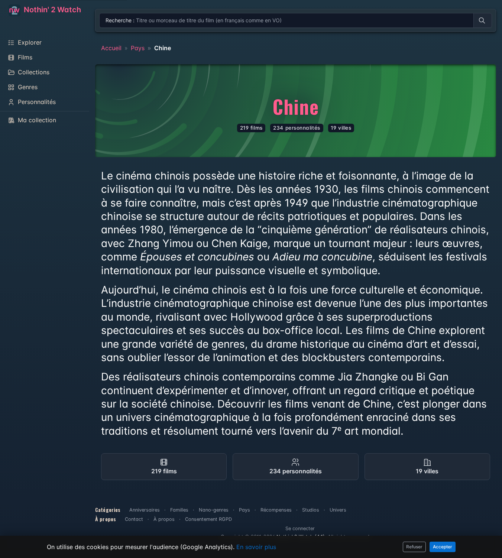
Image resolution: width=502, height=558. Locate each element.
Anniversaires (144, 510)
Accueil (111, 48)
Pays (138, 48)
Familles (179, 510)
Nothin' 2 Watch (51, 9)
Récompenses (276, 510)
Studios (310, 510)
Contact (134, 519)
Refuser (414, 546)
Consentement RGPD (208, 519)
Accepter (442, 546)
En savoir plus (256, 547)
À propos (164, 519)
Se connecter (300, 528)
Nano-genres (214, 510)
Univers (338, 510)
